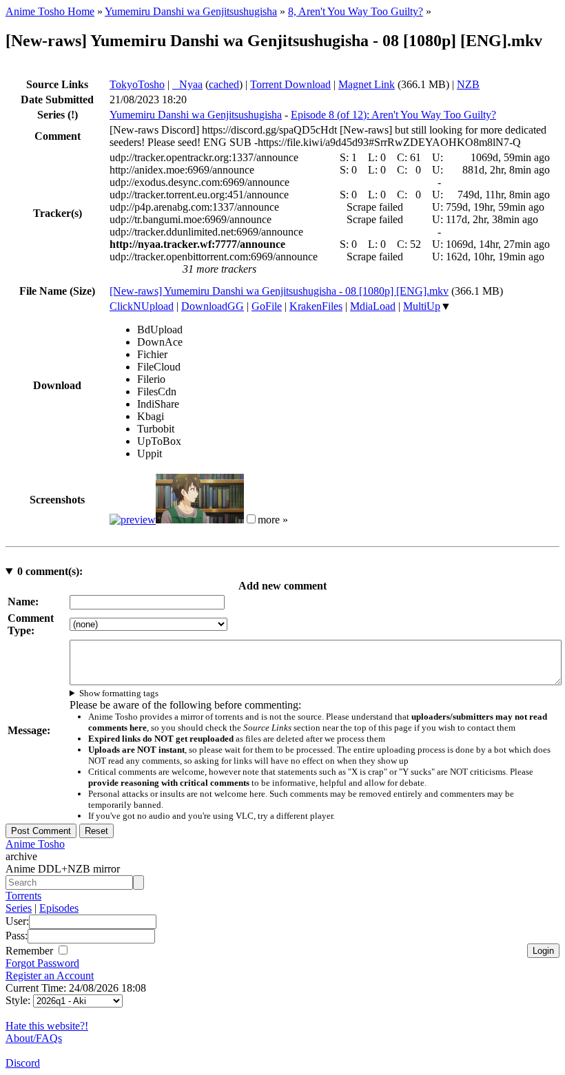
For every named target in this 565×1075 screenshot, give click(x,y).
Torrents (23, 895)
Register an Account (50, 975)
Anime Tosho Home (50, 11)
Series (19, 908)
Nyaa (187, 84)
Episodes (59, 908)
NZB (468, 84)
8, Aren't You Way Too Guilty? (355, 11)
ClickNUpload (142, 306)
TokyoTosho (137, 84)
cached (224, 84)
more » (273, 519)
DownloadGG (212, 306)
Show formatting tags (118, 693)
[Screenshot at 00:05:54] (200, 519)
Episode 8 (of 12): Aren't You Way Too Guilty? (393, 115)
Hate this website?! (47, 1026)
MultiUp (421, 306)
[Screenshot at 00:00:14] (133, 519)
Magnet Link (366, 84)
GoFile (266, 306)
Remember (31, 951)
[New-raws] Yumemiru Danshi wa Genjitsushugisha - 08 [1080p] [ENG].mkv (279, 291)
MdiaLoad (372, 306)
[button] (251, 518)
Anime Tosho (35, 844)
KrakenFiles (315, 306)
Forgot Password (42, 963)
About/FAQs (34, 1038)
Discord (23, 1063)
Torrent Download (290, 84)
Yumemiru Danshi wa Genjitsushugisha (191, 11)
